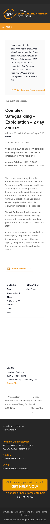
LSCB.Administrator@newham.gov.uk (28, 90)
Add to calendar (19, 268)
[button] (7, 26)
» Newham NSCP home (13, 426)
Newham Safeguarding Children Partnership (25, 519)
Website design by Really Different (21, 511)
